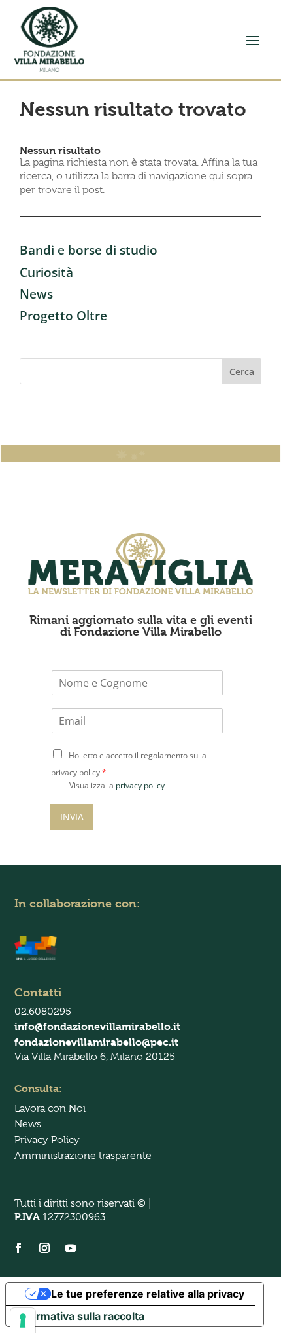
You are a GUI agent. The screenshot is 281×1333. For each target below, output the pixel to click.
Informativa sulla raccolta (80, 1316)
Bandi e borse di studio (88, 250)
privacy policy (140, 785)
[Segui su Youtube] (70, 1247)
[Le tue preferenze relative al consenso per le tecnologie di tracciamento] (22, 1320)
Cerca (241, 371)
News (36, 293)
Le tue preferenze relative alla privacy (147, 1293)
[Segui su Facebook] (18, 1247)
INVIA (72, 817)
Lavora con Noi (50, 1108)
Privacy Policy (47, 1140)
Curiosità (46, 272)
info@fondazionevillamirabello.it (97, 1026)
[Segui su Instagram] (44, 1247)
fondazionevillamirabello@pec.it (96, 1042)
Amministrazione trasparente (83, 1155)
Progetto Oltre (63, 315)
